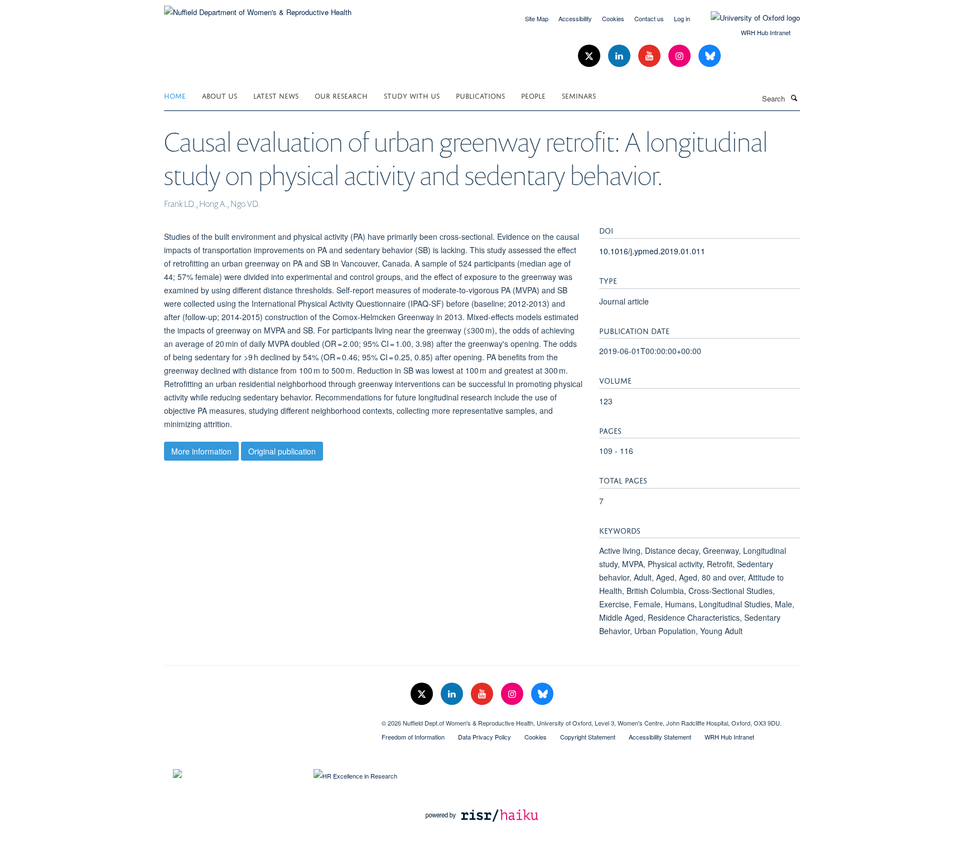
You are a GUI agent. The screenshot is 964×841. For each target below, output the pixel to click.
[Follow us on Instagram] (680, 56)
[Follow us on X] (590, 56)
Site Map (536, 18)
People (533, 95)
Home (175, 95)
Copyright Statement (587, 736)
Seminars (579, 95)
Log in (682, 18)
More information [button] (201, 451)
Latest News (275, 95)
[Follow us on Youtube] (650, 56)
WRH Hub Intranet (766, 32)
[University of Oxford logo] (747, 18)
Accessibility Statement (660, 736)
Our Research (341, 95)
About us (219, 95)
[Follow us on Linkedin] (620, 56)
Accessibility (575, 18)
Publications (480, 95)
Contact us (649, 18)
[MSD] (264, 719)
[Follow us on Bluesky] (709, 56)
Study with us (412, 95)
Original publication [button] (282, 451)
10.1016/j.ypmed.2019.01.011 (652, 251)
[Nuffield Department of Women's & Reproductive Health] (257, 8)
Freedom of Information (413, 736)
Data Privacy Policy (484, 736)
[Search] (794, 97)
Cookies (613, 18)
